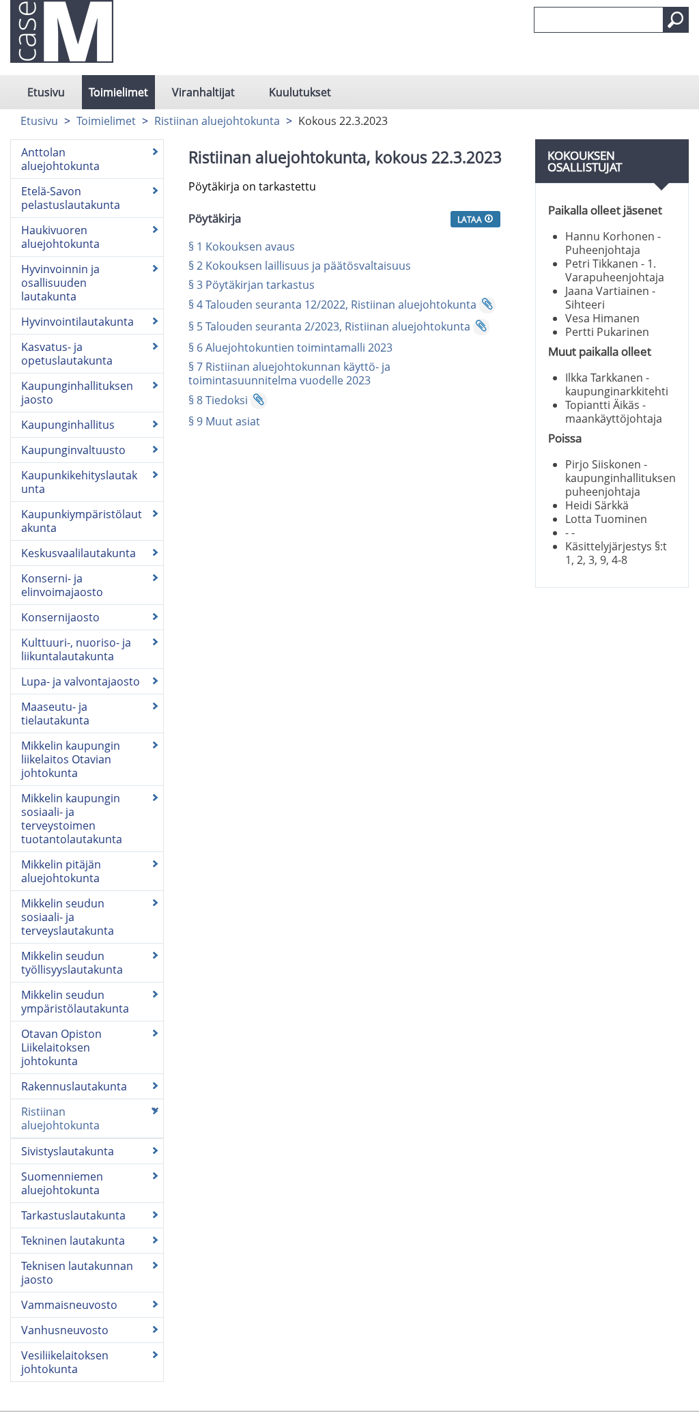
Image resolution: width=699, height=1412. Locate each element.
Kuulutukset (300, 92)
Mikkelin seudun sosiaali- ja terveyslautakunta (67, 917)
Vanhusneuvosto (65, 1330)
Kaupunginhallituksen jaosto (77, 392)
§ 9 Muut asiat (224, 421)
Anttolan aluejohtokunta (60, 159)
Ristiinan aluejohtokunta (217, 120)
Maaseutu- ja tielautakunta (55, 713)
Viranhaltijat (203, 92)
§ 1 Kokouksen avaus (241, 246)
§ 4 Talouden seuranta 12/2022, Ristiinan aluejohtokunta (332, 304)
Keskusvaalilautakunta (78, 553)
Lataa (470, 219)
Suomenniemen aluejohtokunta (62, 1183)
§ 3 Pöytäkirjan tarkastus (251, 284)
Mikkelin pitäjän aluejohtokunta (61, 871)
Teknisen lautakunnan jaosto (77, 1272)
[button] (676, 20)
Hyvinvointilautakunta (77, 321)
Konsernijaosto (60, 617)
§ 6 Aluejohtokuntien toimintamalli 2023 (290, 347)
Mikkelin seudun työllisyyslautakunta (72, 962)
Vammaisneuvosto (69, 1304)
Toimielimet (118, 92)
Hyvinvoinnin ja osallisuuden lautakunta (60, 283)
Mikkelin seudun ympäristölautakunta (75, 1001)
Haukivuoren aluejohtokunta (60, 237)
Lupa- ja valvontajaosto (80, 681)
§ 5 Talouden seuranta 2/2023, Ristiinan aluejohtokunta (329, 326)
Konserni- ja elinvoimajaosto (62, 585)
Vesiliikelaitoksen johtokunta (65, 1362)
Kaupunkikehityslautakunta (79, 482)
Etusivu (46, 92)
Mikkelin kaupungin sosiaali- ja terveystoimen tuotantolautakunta (71, 819)
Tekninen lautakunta (73, 1240)
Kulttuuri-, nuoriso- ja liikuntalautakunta (76, 649)
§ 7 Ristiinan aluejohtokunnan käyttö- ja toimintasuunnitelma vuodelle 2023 (289, 373)
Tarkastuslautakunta (73, 1215)
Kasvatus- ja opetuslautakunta (67, 353)
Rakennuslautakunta (74, 1086)
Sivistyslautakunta (67, 1151)
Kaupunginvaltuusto (73, 449)
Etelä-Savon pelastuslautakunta (70, 198)
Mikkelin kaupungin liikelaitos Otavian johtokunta (70, 759)
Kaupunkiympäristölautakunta (81, 521)
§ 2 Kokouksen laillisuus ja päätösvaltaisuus (299, 265)
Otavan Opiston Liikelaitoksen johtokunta (61, 1047)
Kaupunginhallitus (68, 424)
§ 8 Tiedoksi (218, 400)
